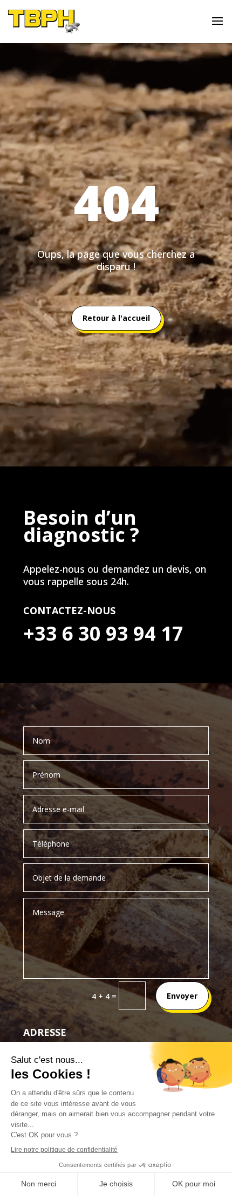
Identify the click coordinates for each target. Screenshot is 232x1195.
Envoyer (182, 996)
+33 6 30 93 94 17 (103, 633)
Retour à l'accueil (116, 318)
